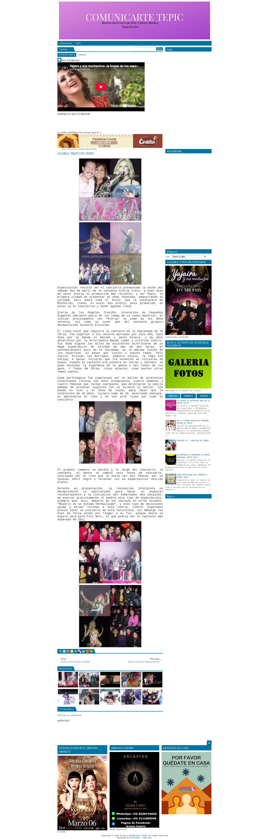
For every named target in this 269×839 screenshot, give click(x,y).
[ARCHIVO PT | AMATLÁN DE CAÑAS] (170, 445)
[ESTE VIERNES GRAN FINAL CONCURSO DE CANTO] (89, 679)
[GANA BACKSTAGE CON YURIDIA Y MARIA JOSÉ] (170, 479)
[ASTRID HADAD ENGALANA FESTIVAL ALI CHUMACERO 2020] (131, 697)
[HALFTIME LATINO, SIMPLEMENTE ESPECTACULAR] (152, 679)
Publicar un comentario (69, 715)
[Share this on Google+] (67, 651)
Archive (204, 396)
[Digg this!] (75, 651)
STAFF (78, 43)
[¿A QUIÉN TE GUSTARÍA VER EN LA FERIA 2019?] (170, 405)
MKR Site (147, 838)
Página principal (65, 43)
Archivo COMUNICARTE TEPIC (133, 836)
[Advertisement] (114, 123)
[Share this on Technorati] (91, 651)
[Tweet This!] (64, 651)
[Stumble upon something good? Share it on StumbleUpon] (71, 651)
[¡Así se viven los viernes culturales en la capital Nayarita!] (131, 679)
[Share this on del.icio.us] (79, 651)
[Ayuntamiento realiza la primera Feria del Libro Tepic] (152, 697)
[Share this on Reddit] (87, 651)
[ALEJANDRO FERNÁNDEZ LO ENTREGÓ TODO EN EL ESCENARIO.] (68, 679)
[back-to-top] (209, 742)
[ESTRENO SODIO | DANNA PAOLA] (110, 679)
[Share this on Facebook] (60, 651)
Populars (172, 396)
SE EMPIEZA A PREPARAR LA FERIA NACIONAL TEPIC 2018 (193, 456)
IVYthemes (135, 838)
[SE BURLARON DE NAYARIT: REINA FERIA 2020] (68, 697)
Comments (188, 396)
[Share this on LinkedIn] (83, 651)
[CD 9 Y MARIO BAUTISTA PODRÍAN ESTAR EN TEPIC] (170, 425)
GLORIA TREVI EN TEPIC (75, 153)
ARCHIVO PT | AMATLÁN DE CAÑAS (193, 441)
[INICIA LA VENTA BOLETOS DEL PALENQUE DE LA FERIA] (110, 697)
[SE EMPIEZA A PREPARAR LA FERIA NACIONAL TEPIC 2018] (170, 459)
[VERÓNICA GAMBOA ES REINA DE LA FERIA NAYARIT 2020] (89, 697)
